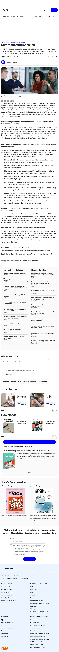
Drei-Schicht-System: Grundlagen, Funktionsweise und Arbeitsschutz (15, 317)
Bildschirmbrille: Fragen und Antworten (14, 273)
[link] (5, 16)
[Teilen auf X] (5, 101)
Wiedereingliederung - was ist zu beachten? (12, 279)
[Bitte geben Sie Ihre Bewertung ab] (53, 57)
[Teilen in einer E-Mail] (2, 101)
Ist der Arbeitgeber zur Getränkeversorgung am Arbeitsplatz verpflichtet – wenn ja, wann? (15, 287)
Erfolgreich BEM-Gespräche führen (13, 324)
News (3, 56)
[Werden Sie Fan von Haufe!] (2, 620)
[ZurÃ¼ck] (53, 410)
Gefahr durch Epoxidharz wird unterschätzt (12, 330)
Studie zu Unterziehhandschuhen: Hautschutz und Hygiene (42, 305)
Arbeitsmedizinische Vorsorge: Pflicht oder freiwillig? (15, 295)
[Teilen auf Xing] (10, 101)
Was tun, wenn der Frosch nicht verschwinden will (13, 337)
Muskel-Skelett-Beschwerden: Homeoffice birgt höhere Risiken (42, 312)
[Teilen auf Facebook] (8, 101)
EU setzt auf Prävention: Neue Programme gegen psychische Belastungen (43, 341)
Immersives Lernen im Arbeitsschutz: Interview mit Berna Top (42, 298)
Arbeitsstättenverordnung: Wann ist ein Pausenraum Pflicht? (14, 310)
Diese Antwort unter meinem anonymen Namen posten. (19, 370)
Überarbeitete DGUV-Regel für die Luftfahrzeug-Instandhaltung (42, 333)
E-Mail (12, 538)
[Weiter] (56, 410)
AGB (33, 545)
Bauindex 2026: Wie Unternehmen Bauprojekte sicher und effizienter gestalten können (42, 274)
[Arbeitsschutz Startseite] (5, 10)
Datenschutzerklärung (36, 547)
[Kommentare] (56, 57)
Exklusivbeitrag (21, 402)
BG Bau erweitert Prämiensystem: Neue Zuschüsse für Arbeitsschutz (42, 291)
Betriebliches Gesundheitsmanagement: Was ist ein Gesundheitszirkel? (26, 254)
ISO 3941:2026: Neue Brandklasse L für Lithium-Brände (14, 302)
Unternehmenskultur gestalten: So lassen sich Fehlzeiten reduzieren (25, 251)
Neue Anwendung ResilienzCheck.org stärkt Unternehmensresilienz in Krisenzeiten (42, 283)
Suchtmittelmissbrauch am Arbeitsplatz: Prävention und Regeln (42, 326)
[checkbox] (2, 370)
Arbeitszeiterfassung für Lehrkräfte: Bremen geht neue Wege (43, 319)
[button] (54, 10)
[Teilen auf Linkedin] (13, 101)
